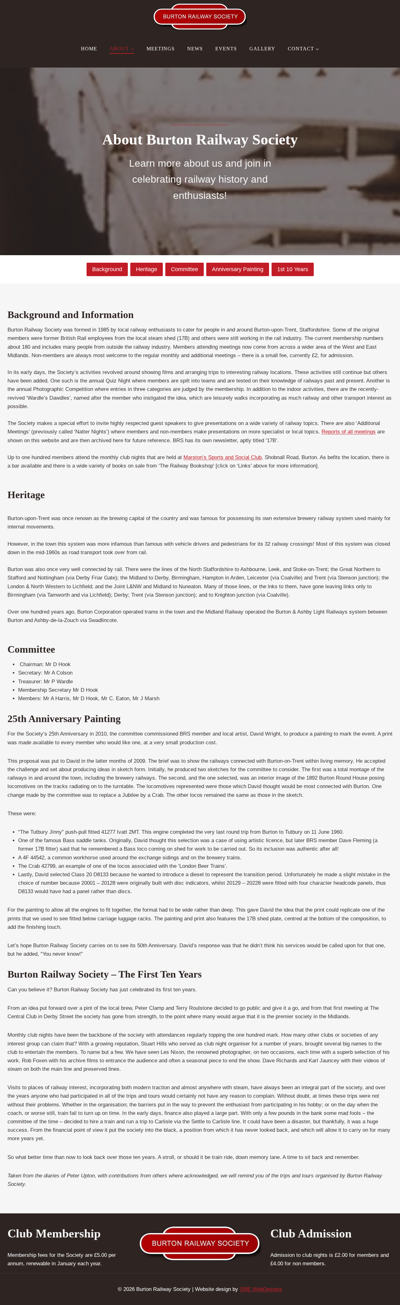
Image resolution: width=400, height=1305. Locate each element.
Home (89, 48)
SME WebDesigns (261, 1289)
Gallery (262, 48)
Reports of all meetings (349, 432)
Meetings (161, 48)
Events (226, 48)
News (195, 48)
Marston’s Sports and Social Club (222, 457)
